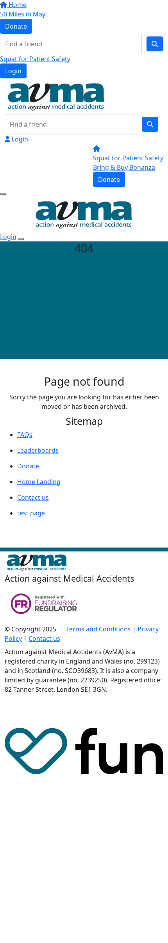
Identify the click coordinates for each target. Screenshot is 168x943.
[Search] (155, 43)
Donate (16, 26)
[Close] (21, 239)
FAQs (24, 434)
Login (13, 71)
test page (31, 513)
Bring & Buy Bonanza (124, 167)
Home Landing (39, 481)
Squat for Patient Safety (35, 58)
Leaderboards (38, 450)
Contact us (33, 497)
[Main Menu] (3, 194)
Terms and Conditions (98, 629)
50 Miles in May (22, 14)
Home (17, 4)
